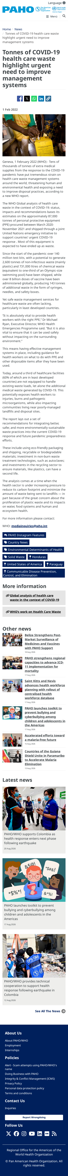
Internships (12, 1050)
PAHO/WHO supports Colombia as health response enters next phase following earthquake (30, 838)
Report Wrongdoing (34, 1117)
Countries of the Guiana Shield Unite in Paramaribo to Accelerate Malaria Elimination (45, 757)
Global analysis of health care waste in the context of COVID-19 (34, 597)
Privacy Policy (13, 1083)
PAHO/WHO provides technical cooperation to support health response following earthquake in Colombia (29, 988)
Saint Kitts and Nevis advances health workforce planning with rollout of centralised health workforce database (45, 689)
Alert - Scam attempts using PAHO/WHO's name (31, 1067)
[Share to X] (27, 99)
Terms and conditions (18, 1093)
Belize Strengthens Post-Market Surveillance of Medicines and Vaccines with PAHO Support (43, 641)
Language (55, 3)
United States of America (24, 564)
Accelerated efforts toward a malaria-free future (45, 737)
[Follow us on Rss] (54, 1134)
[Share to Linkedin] (41, 99)
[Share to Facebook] (20, 99)
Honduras (39, 557)
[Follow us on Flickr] (47, 1134)
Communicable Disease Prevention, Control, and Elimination (30, 573)
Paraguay (56, 564)
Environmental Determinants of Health (35, 550)
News (18, 29)
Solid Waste (16, 557)
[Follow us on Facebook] (16, 1134)
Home (6, 29)
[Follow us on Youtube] (32, 1134)
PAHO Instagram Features (26, 535)
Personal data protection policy (24, 1088)
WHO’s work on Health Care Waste (35, 612)
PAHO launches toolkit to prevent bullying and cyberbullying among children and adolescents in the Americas (45, 716)
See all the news (47, 1011)
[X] (8, 1134)
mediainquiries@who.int (29, 526)
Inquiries (10, 1108)
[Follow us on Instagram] (24, 1134)
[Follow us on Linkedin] (39, 1134)
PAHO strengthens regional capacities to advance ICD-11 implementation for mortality (45, 664)
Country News (18, 542)
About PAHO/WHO (16, 1040)
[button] (48, 99)
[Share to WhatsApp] (34, 99)
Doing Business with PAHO (21, 1074)
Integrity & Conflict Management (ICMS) (30, 1078)
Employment (13, 1045)
